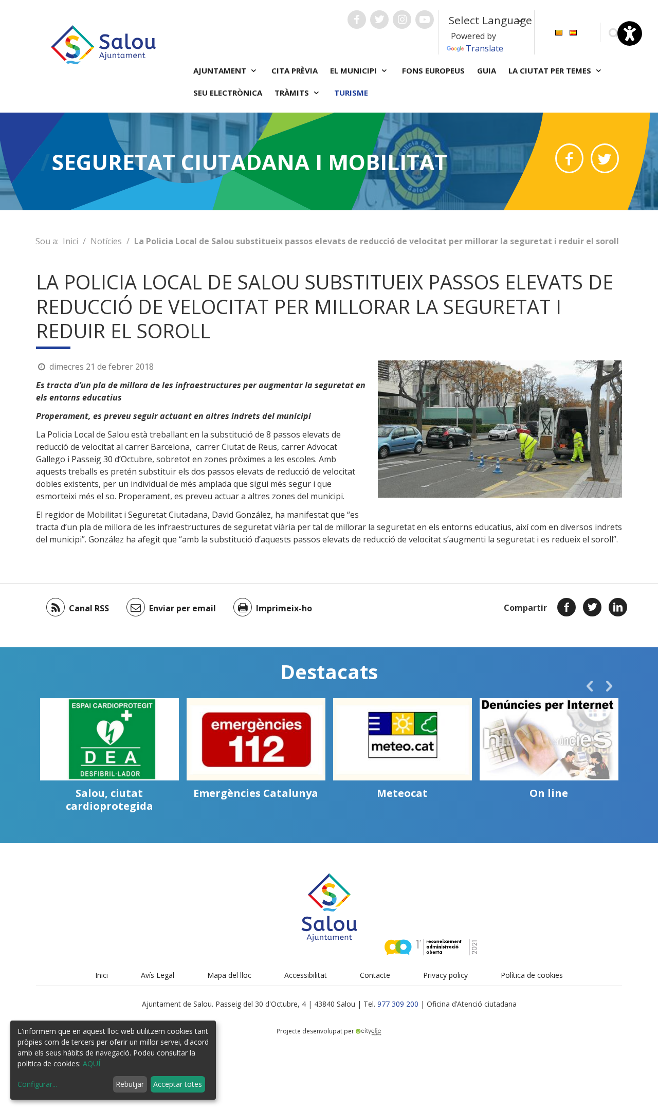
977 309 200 (397, 1004)
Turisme (351, 92)
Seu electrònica (227, 92)
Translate (484, 48)
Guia (486, 70)
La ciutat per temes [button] (550, 70)
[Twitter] (592, 607)
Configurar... (37, 1084)
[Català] (558, 32)
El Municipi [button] (354, 70)
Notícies (106, 241)
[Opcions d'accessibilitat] (630, 33)
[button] (589, 686)
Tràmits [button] (293, 92)
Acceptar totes (177, 1084)
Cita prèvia (294, 70)
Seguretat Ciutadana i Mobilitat (249, 161)
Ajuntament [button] (220, 70)
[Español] (573, 32)
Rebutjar (130, 1084)
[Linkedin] (618, 607)
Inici (70, 241)
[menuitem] (559, 31)
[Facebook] (566, 607)
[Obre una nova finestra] (357, 19)
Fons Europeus (433, 70)
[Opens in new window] (569, 158)
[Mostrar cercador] (614, 32)
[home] (103, 43)
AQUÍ (91, 1063)
